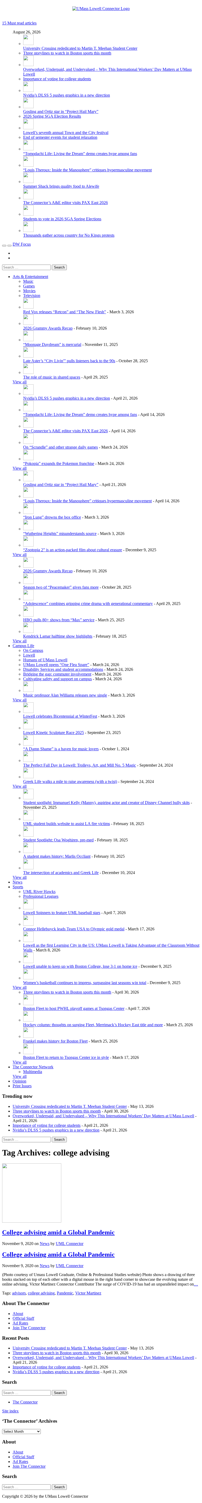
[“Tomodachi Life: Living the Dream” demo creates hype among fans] (28, 149)
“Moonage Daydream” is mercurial (52, 344)
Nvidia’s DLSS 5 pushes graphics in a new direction (66, 95)
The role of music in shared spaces (51, 377)
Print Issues (22, 1086)
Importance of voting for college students (57, 79)
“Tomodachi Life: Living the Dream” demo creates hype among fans (80, 153)
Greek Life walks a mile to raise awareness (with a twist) (70, 781)
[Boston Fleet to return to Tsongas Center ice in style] (28, 1052)
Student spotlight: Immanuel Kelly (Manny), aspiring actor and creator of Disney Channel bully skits (106, 802)
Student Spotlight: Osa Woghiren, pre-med (58, 840)
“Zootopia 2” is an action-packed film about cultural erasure (72, 550)
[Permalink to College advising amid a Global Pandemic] (31, 1221)
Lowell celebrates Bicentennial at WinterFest (60, 716)
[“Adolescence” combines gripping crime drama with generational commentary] (28, 599)
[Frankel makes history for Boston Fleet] (28, 1036)
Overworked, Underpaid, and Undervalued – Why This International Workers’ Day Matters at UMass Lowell (103, 1116)
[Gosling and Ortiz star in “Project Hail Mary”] (28, 107)
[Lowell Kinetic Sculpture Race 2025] (28, 728)
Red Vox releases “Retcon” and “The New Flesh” (64, 312)
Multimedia (32, 1071)
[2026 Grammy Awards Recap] (28, 323)
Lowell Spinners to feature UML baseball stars (61, 912)
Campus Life (23, 645)
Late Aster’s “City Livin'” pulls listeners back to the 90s (69, 361)
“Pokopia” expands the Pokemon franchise (58, 463)
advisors (19, 1293)
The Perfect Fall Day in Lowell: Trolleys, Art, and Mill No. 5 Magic (79, 765)
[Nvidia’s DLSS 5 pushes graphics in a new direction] (28, 90)
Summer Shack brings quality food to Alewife (61, 186)
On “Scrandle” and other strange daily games (60, 447)
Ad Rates (20, 1323)
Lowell (29, 655)
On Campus (33, 650)
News (17, 882)
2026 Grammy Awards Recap (48, 328)
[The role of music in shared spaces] (28, 372)
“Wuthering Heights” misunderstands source (60, 533)
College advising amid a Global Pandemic (58, 1232)
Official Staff (23, 1318)
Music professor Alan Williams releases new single (65, 695)
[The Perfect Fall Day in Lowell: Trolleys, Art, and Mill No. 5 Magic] (28, 760)
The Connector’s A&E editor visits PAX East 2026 (65, 202)
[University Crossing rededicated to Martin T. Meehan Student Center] (28, 43)
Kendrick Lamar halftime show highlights (57, 636)
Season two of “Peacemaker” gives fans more (61, 587)
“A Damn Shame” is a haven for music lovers (61, 749)
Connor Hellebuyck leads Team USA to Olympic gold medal (73, 929)
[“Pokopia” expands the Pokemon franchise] (28, 459)
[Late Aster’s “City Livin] (28, 356)
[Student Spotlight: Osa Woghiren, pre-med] (28, 835)
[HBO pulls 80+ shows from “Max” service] (28, 615)
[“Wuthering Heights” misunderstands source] (28, 529)
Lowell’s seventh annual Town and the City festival (65, 132)
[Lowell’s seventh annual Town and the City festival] (28, 128)
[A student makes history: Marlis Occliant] (28, 851)
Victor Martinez (88, 1293)
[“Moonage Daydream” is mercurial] (28, 340)
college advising (41, 1293)
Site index (10, 1411)
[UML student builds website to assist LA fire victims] (28, 819)
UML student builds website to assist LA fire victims (66, 823)
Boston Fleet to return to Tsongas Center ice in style (66, 1057)
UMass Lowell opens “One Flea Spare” (56, 664)
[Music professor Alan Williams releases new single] (28, 690)
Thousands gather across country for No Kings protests (68, 235)
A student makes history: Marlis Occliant (56, 856)
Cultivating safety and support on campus (57, 679)
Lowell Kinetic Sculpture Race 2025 (53, 732)
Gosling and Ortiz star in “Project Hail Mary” (60, 111)
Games (29, 286)
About (18, 1313)
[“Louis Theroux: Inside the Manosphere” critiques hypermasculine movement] (28, 165)
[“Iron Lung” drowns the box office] (28, 512)
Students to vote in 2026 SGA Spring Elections (62, 219)
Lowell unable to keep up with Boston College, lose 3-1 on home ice (80, 966)
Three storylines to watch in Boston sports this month (67, 53)
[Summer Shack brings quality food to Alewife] (28, 181)
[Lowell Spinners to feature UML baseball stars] (28, 908)
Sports (18, 887)
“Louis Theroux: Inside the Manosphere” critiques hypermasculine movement (87, 170)
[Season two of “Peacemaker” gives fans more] (28, 582)
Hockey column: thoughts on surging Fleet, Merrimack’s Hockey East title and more (93, 1025)
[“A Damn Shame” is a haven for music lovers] (28, 744)
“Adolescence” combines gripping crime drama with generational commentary (88, 603)
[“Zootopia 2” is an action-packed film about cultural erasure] (28, 545)
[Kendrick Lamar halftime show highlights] (28, 631)
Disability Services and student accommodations (63, 669)
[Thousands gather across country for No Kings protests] (28, 230)
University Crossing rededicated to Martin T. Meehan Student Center (80, 48)
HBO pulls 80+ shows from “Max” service (58, 620)
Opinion (19, 1081)
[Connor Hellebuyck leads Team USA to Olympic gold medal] (28, 924)
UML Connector (69, 1243)
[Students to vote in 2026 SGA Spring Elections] (28, 214)
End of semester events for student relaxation (60, 137)
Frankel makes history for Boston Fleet (55, 1041)
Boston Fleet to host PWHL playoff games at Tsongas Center (73, 1008)
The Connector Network (33, 1067)
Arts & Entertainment (30, 276)
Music (28, 281)
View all (20, 382)
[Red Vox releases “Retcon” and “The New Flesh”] (28, 307)
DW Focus (22, 244)
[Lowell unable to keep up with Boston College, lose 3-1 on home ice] (28, 961)
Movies (29, 291)
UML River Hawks (39, 891)
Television (31, 295)
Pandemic (65, 1293)
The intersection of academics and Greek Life (61, 872)
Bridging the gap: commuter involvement (57, 674)
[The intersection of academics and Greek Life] (28, 868)
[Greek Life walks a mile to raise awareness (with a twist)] (28, 777)
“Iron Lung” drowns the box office (52, 517)
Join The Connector (29, 1328)
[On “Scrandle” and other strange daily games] (28, 442)
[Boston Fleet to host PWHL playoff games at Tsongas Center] (28, 1003)
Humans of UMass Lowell (45, 660)
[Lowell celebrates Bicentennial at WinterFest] (28, 711)
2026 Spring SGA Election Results (52, 116)
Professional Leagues (40, 896)
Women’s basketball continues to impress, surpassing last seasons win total (84, 982)
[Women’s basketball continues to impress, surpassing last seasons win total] (28, 978)
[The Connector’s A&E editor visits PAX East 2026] (28, 198)
